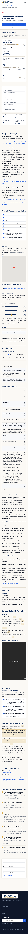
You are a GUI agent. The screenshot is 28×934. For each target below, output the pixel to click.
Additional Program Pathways (10, 102)
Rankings (3, 908)
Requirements (6, 95)
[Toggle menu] (25, 2)
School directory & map (7, 923)
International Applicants (8, 104)
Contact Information (8, 107)
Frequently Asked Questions (9, 109)
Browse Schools (5, 906)
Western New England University (9, 872)
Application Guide (5, 911)
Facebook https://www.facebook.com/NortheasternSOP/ (10, 779)
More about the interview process (10, 583)
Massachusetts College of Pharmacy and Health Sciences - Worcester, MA (13, 869)
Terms (10, 931)
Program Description (8, 90)
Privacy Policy (4, 931)
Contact (3, 913)
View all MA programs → (8, 875)
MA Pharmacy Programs (10, 5)
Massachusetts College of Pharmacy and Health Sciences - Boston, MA (13, 865)
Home (3, 5)
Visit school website (14, 24)
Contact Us (14, 931)
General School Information (9, 99)
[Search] (24, 920)
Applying (5, 97)
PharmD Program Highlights (9, 92)
